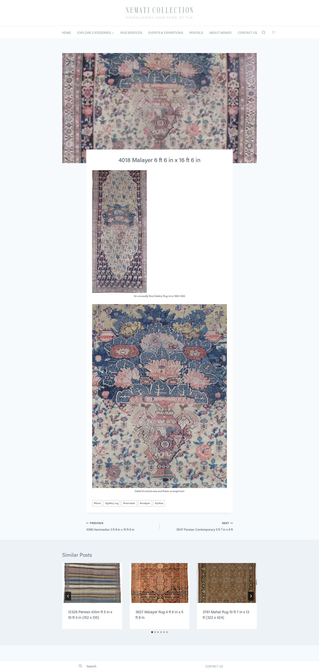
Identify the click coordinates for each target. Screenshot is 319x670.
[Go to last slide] (68, 596)
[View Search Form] (263, 32)
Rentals (196, 32)
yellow (159, 503)
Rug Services (131, 32)
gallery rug (112, 503)
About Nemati (220, 32)
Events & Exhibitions (165, 32)
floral (97, 503)
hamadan (129, 503)
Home (66, 32)
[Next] (251, 596)
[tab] (152, 632)
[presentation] (92, 583)
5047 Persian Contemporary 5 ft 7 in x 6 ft (204, 526)
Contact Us (247, 32)
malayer (145, 503)
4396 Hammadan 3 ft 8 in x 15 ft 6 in (110, 526)
